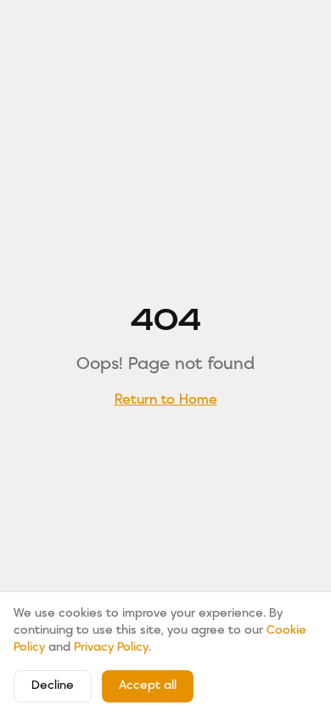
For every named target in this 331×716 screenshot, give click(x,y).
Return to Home (166, 400)
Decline (52, 686)
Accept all (148, 686)
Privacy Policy (111, 647)
